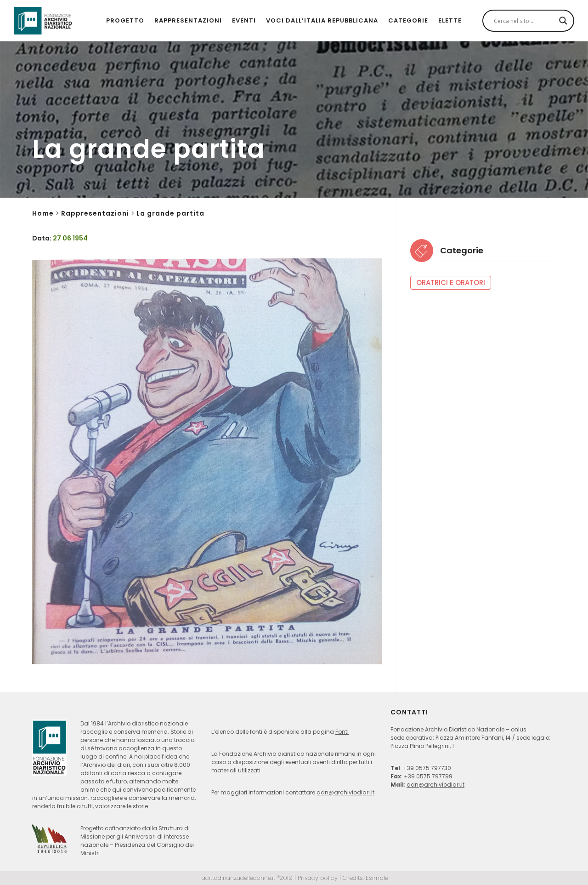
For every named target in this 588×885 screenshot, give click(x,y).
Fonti (342, 732)
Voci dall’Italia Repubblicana (322, 20)
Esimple (377, 878)
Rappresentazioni (188, 20)
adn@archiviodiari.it (345, 792)
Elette (450, 20)
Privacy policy (318, 878)
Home (43, 213)
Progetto (125, 20)
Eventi (244, 20)
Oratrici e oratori (450, 282)
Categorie (408, 20)
